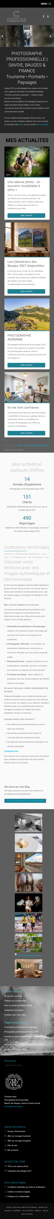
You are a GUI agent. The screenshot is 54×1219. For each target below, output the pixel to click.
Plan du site (12, 1145)
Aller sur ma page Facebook (19, 1136)
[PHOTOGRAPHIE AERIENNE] (27, 314)
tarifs (21, 124)
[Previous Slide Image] (3, 36)
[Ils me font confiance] (27, 387)
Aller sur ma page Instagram (19, 1141)
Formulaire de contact (13, 1106)
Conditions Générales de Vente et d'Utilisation (26, 1187)
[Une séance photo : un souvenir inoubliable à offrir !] (27, 161)
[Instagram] (48, 16)
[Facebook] (43, 16)
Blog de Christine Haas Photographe (25, 801)
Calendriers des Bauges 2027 (20, 1171)
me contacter (42, 124)
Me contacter (13, 1150)
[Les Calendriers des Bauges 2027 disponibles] (27, 239)
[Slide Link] (27, 36)
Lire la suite (26, 215)
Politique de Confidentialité (18, 1196)
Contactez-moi (11, 751)
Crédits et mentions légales (19, 1192)
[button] (46, 3)
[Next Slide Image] (50, 36)
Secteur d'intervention (16, 1131)
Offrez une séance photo (18, 1166)
